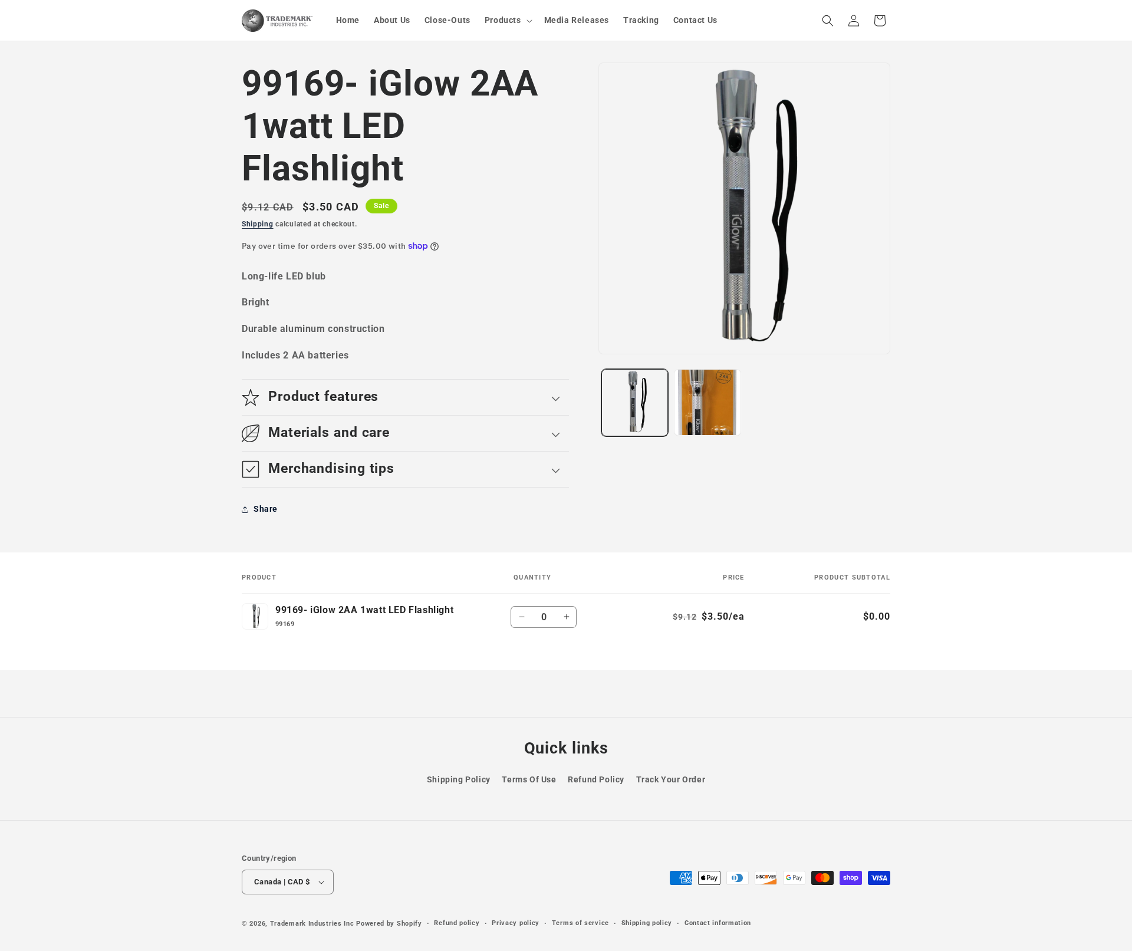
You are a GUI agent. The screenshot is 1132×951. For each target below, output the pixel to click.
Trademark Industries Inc (312, 923)
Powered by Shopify (389, 923)
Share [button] (266, 509)
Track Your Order (671, 779)
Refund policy (456, 923)
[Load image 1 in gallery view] (634, 402)
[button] (507, 20)
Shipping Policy (459, 779)
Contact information (718, 923)
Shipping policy (647, 923)
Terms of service (580, 923)
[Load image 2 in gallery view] (707, 402)
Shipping (258, 224)
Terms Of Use (529, 779)
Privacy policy (515, 923)
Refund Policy (596, 779)
